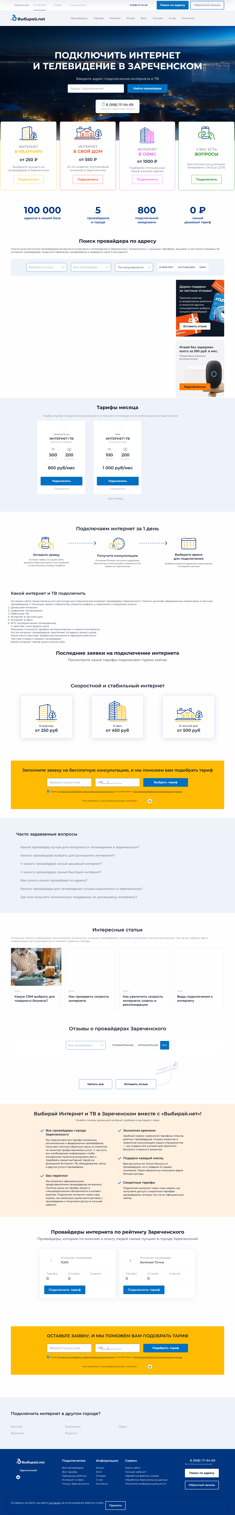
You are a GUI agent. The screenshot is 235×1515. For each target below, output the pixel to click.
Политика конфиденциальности (145, 1483)
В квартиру (40, 5)
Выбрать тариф (166, 782)
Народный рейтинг (74, 1475)
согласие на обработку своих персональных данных (85, 791)
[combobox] (96, 88)
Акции (130, 18)
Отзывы (158, 18)
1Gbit (64, 1262)
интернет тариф (29, 641)
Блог (144, 18)
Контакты (188, 18)
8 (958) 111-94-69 (139, 5)
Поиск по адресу (172, 5)
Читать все (95, 1084)
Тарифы (98, 18)
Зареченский (21, 5)
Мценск (71, 1433)
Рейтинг (115, 18)
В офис (58, 5)
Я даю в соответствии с (116, 791)
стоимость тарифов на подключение (47, 629)
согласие (54, 1502)
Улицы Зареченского (75, 1483)
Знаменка (73, 1427)
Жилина (17, 1433)
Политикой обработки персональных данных (157, 791)
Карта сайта (132, 1467)
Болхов (16, 1427)
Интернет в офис (73, 1479)
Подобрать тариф (165, 1348)
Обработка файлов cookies (142, 1475)
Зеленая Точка (152, 1262)
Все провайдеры (73, 1467)
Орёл (123, 1427)
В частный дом (78, 5)
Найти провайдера (147, 88)
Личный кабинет (135, 1471)
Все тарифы (115, 498)
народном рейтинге (82, 635)
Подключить (61, 481)
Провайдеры (79, 18)
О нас (172, 18)
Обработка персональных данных (146, 1479)
